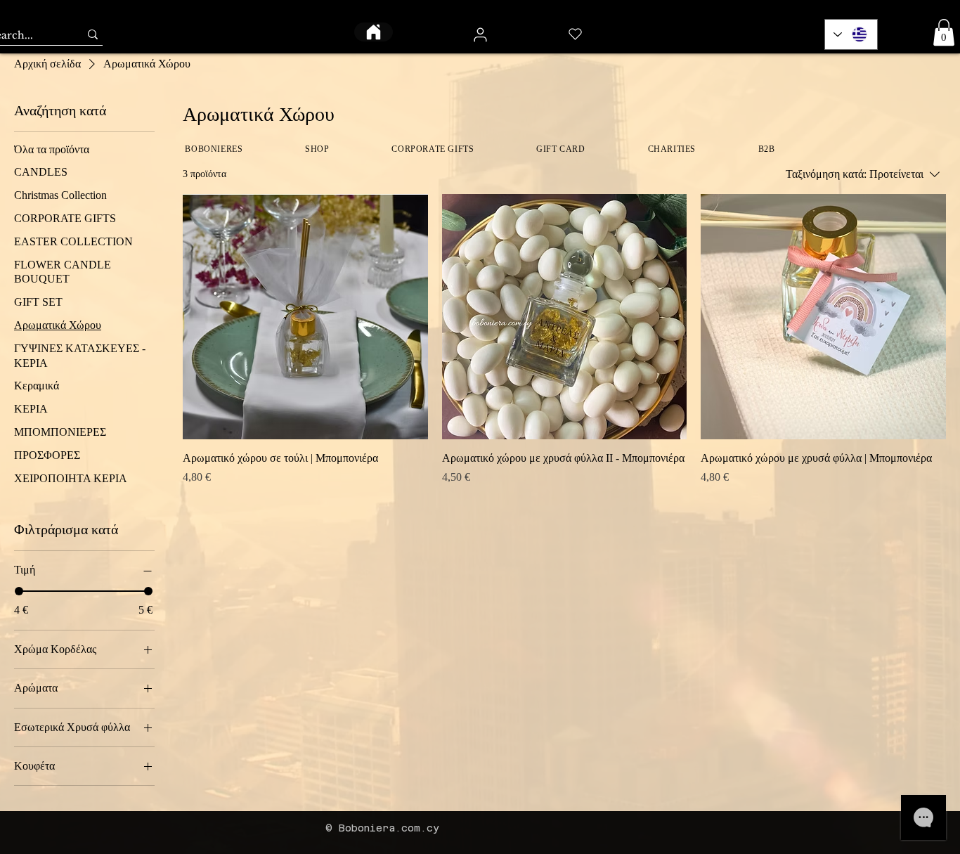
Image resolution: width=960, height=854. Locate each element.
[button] (944, 32)
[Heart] (575, 34)
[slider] (19, 591)
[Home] (373, 31)
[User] (480, 34)
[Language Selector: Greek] (851, 34)
